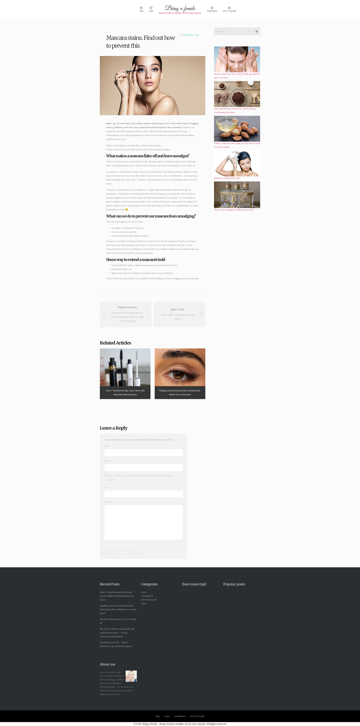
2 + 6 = (106, 487)
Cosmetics (212, 11)
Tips (141, 11)
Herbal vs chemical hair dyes (227, 178)
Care (151, 11)
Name (107, 446)
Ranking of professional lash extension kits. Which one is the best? (118, 609)
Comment (108, 502)
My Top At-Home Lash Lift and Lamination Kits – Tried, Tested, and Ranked (117, 633)
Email (107, 461)
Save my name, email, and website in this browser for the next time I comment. (140, 478)
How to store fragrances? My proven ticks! (234, 210)
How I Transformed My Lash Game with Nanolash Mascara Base (117, 596)
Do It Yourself (229, 11)
